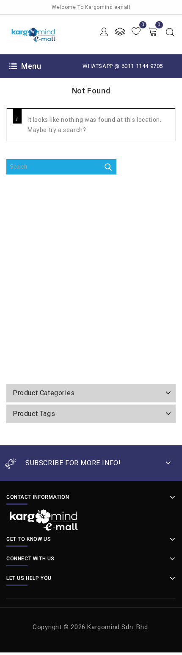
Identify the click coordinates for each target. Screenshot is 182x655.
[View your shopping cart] (152, 31)
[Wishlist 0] (136, 31)
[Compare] (120, 31)
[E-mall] (33, 34)
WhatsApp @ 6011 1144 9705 (123, 66)
